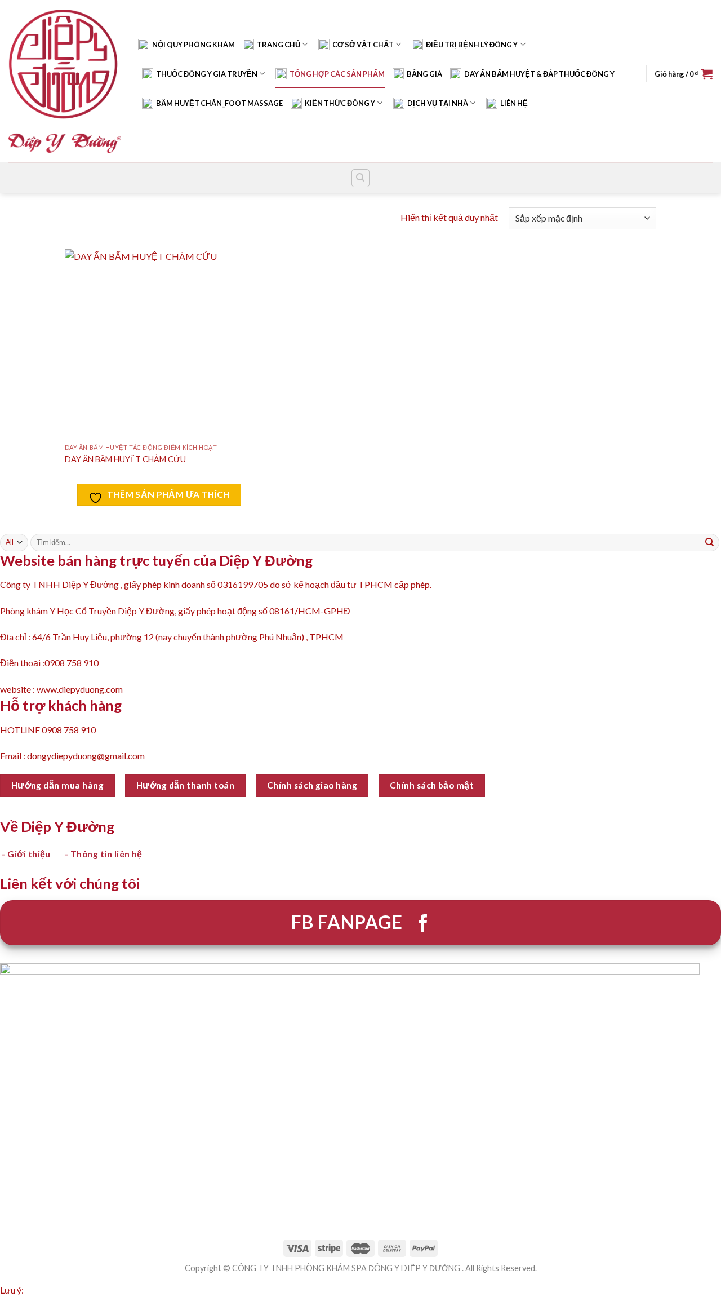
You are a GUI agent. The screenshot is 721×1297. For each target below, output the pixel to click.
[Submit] (710, 542)
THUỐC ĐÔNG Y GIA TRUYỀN (206, 73)
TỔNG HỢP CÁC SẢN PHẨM (337, 73)
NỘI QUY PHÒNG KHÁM (193, 44)
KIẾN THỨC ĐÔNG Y (340, 103)
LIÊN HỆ (514, 103)
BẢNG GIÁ (424, 73)
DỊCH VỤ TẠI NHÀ (437, 103)
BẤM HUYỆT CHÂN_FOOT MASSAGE (219, 103)
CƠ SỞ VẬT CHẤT (363, 44)
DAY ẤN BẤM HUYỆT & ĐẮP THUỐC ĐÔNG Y (539, 73)
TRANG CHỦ (278, 44)
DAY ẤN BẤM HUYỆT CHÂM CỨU (125, 459)
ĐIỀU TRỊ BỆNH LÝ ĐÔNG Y (472, 44)
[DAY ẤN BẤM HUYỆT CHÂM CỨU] (159, 343)
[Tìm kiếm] (360, 178)
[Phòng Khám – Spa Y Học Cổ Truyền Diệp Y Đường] (64, 81)
